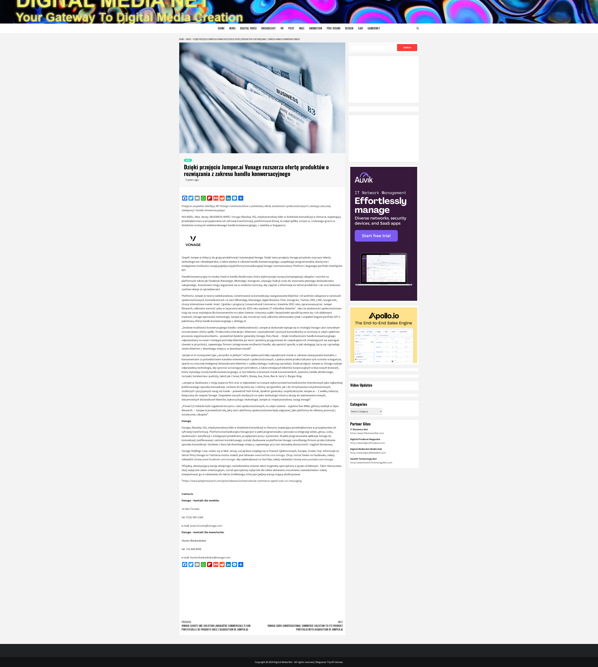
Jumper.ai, (305, 221)
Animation (315, 28)
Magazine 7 (322, 662)
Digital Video (248, 28)
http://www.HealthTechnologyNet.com (371, 462)
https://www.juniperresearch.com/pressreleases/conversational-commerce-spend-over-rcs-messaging (242, 481)
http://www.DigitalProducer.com (367, 442)
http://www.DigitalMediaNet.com (368, 452)
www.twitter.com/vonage (270, 455)
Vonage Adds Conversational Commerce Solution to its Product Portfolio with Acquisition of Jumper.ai (305, 625)
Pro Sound (333, 28)
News (232, 28)
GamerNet (374, 28)
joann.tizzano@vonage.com (206, 525)
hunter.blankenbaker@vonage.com (210, 557)
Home (221, 28)
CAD (360, 28)
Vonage (236, 217)
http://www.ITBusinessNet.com (367, 433)
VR (282, 28)
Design (349, 28)
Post (291, 28)
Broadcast (268, 28)
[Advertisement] (262, 592)
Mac (301, 28)
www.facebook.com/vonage (218, 459)
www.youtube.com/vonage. (318, 459)
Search (407, 47)
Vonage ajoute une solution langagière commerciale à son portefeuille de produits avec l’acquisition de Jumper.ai (216, 625)
